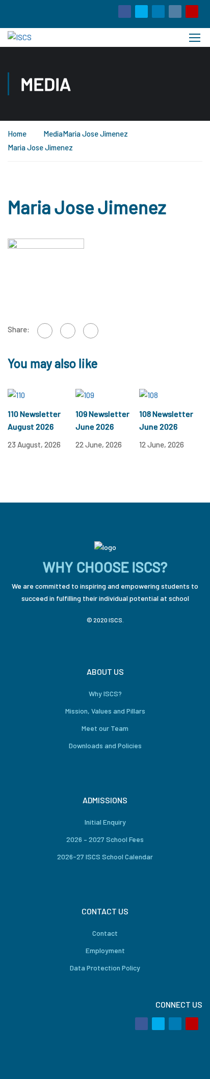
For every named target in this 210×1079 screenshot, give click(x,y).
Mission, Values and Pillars (105, 710)
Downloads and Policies (105, 745)
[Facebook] (44, 330)
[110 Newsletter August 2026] (16, 394)
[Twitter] (67, 330)
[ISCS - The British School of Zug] (42, 37)
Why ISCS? (105, 693)
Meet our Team (105, 728)
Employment (105, 950)
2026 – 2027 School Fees (105, 839)
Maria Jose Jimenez (95, 133)
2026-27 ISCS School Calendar (105, 856)
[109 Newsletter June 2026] (84, 394)
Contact (105, 933)
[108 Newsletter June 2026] (148, 394)
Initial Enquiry (105, 822)
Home (17, 133)
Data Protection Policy (105, 967)
